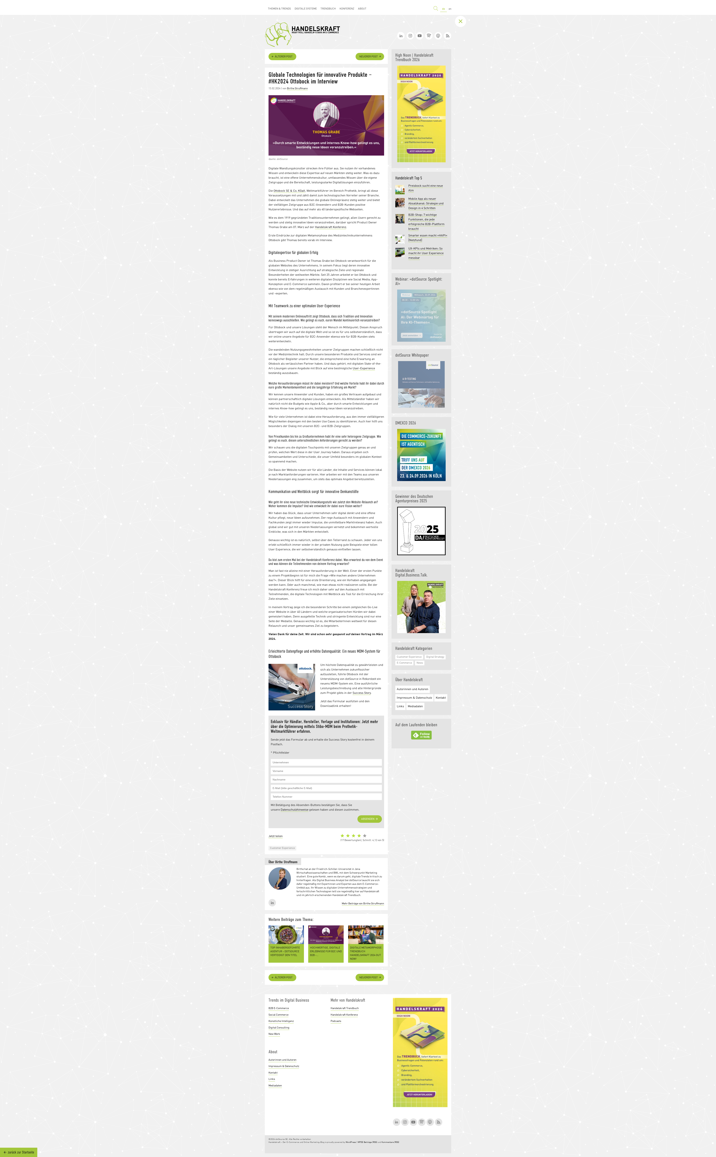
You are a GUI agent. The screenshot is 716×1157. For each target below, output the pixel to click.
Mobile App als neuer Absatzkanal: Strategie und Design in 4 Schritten (426, 203)
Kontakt (441, 697)
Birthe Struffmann (297, 88)
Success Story (362, 693)
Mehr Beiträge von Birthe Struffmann (363, 903)
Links (400, 706)
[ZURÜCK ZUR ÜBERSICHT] (463, 21)
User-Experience (364, 368)
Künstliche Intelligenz (281, 1021)
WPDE (360, 1142)
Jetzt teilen (275, 836)
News (420, 663)
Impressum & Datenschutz (414, 697)
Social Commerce (278, 1015)
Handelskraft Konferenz (330, 227)
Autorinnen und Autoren (412, 689)
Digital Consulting (278, 1027)
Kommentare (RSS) (390, 1142)
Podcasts (336, 1021)
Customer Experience (282, 848)
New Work (274, 1034)
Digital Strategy (435, 657)
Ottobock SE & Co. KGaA (289, 190)
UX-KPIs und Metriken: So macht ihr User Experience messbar (426, 253)
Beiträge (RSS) (370, 1142)
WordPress (351, 1142)
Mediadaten (415, 706)
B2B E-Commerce (278, 1008)
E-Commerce (404, 663)
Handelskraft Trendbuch (345, 1008)
